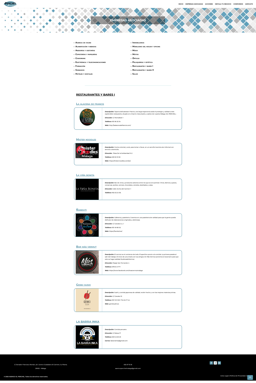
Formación (80, 66)
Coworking (80, 58)
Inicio (180, 4)
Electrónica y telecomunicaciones (90, 62)
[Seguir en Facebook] (211, 363)
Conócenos (238, 4)
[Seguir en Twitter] (215, 363)
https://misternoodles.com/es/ (120, 161)
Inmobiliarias (138, 42)
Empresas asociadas (194, 4)
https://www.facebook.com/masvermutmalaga (126, 270)
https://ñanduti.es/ (115, 231)
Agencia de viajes (83, 42)
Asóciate (249, 4)
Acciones (209, 4)
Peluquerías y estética (142, 62)
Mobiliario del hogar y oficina (146, 46)
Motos (135, 54)
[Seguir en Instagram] (219, 363)
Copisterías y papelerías (86, 54)
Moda (135, 50)
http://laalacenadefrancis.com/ (120, 125)
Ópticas (135, 58)
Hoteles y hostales (83, 74)
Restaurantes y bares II (143, 70)
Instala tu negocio (223, 4)
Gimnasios (79, 70)
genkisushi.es (114, 304)
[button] (0, 382)
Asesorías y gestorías (85, 50)
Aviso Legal (224, 376)
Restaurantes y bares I (142, 66)
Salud (135, 74)
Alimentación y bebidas (85, 46)
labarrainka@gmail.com (119, 341)
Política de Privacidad (237, 376)
